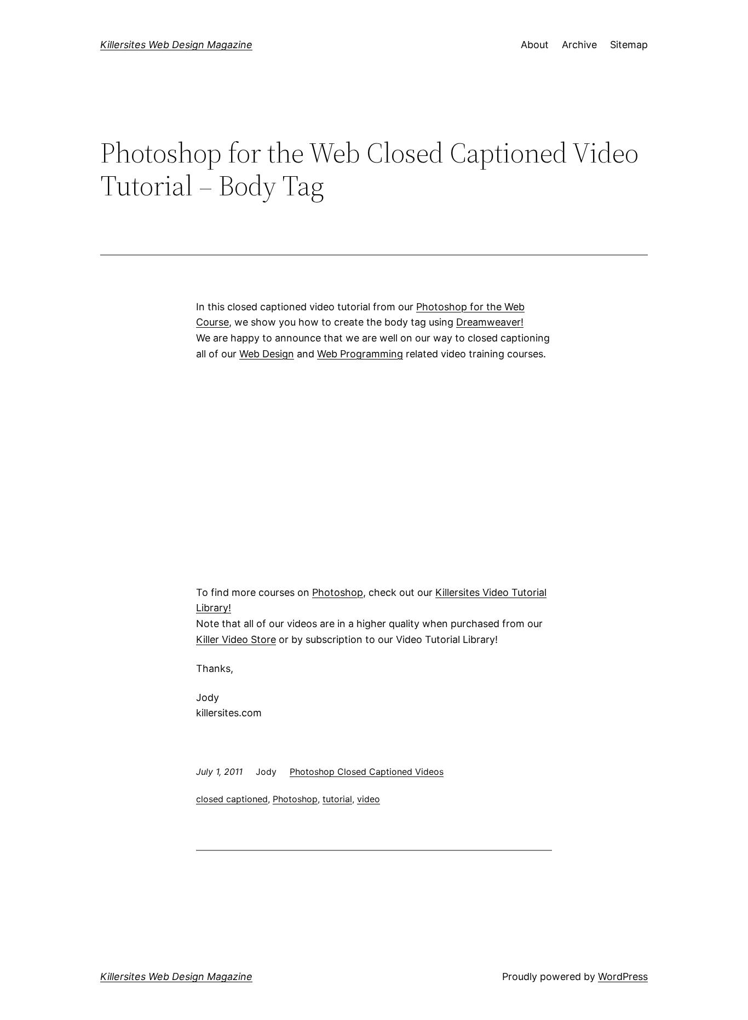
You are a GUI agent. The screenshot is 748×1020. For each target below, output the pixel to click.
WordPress (623, 976)
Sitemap (629, 44)
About (535, 44)
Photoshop (337, 592)
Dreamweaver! (489, 322)
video (368, 798)
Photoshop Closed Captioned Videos (367, 771)
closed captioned (232, 798)
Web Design (266, 354)
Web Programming (360, 354)
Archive (579, 44)
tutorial (337, 798)
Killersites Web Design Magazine (176, 44)
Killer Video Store (236, 639)
